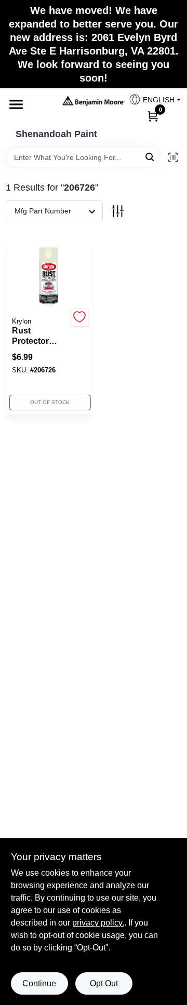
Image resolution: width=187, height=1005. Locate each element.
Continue (39, 983)
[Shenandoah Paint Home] (93, 101)
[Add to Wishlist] (80, 317)
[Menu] (16, 104)
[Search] (150, 156)
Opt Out (104, 983)
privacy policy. (98, 922)
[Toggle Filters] (118, 211)
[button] (150, 99)
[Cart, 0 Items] (153, 116)
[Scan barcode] (173, 157)
